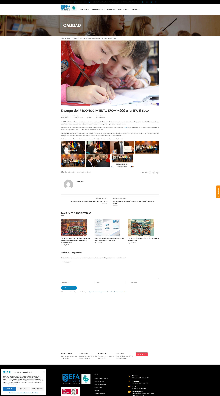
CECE (125, 127)
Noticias (95, 2)
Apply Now (141, 354)
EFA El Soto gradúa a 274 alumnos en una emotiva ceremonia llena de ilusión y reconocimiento (75, 240)
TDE (139, 2)
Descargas (103, 2)
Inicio (62, 38)
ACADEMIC (83, 354)
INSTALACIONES (122, 9)
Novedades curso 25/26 (128, 2)
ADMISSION (102, 354)
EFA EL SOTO (83, 9)
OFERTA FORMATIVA (97, 9)
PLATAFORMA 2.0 (114, 2)
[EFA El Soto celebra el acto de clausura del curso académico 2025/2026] (107, 228)
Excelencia (88, 172)
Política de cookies (14, 393)
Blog (68, 38)
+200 (69, 172)
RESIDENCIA (110, 9)
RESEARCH (120, 354)
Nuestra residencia (100, 384)
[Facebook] (150, 172)
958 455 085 (68, 2)
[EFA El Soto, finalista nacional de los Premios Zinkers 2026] (141, 228)
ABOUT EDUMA (66, 354)
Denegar (23, 389)
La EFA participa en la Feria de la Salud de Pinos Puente (89, 201)
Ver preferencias (37, 389)
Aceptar (9, 389)
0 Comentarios (100, 117)
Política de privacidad (25, 393)
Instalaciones (98, 388)
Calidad (74, 38)
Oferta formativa (100, 394)
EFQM (82, 172)
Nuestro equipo (99, 381)
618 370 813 (79, 2)
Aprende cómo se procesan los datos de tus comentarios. (108, 292)
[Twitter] (154, 172)
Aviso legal (35, 393)
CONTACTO (134, 9)
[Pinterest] (157, 172)
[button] (43, 372)
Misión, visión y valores (101, 378)
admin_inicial (65, 117)
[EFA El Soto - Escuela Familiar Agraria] (68, 8)
